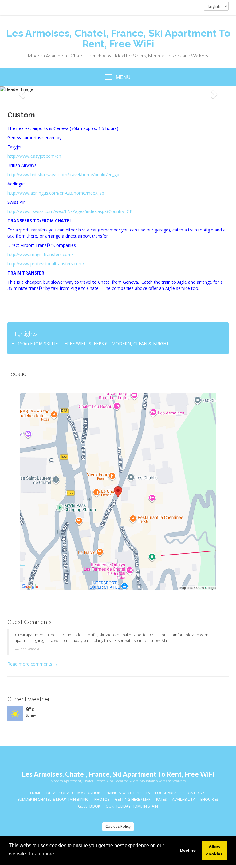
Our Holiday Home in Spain (132, 806)
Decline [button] (188, 850)
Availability (183, 799)
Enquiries (209, 799)
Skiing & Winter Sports (128, 793)
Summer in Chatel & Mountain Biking (53, 799)
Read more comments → (32, 664)
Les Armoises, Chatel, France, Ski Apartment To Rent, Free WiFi (118, 38)
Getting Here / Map (133, 799)
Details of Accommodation (73, 793)
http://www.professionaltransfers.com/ (45, 264)
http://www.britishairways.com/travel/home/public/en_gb (63, 174)
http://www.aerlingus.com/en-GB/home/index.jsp (55, 193)
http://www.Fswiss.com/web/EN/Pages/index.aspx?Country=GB (70, 211)
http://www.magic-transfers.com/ (40, 254)
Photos (101, 799)
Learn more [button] (41, 853)
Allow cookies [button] (214, 850)
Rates (161, 799)
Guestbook (89, 806)
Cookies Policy (118, 826)
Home (35, 793)
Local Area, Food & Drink (180, 793)
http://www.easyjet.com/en (34, 156)
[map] (118, 491)
